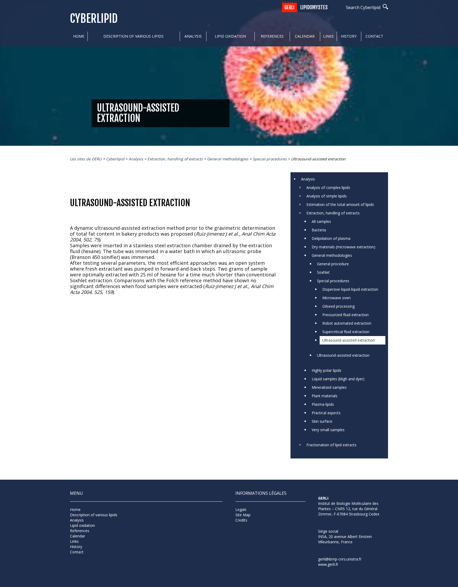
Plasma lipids (323, 404)
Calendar (305, 36)
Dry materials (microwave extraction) (343, 246)
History (348, 36)
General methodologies (332, 255)
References (272, 36)
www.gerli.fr (328, 564)
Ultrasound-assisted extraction (348, 340)
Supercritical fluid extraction (345, 331)
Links (328, 36)
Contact (374, 36)
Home (78, 36)
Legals (240, 509)
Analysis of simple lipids (326, 195)
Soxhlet (323, 272)
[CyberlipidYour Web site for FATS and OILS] (344, 524)
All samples (321, 221)
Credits (241, 520)
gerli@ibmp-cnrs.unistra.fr (340, 559)
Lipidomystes (314, 7)
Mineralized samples (329, 387)
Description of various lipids (133, 36)
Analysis (193, 36)
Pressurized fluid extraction (345, 314)
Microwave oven (336, 297)
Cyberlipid (94, 18)
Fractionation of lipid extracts (331, 444)
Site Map (242, 514)
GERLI (289, 7)
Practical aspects (326, 412)
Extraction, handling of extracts (333, 212)
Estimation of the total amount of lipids (340, 204)
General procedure (333, 263)
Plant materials (324, 395)
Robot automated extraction (346, 323)
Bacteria (319, 229)
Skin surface (322, 421)
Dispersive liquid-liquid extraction (350, 289)
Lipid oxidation (230, 36)
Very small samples (328, 429)
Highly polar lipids (326, 370)
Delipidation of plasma (331, 238)
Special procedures (333, 280)
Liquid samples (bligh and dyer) (338, 378)
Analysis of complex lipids (328, 187)
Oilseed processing (338, 306)
